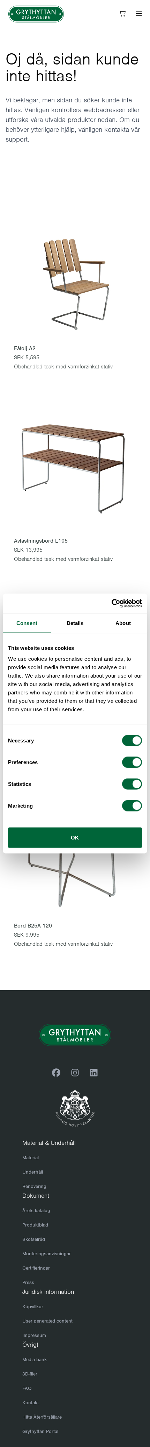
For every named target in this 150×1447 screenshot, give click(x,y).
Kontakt (30, 1403)
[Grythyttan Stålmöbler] (36, 14)
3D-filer (29, 1374)
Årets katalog (36, 1211)
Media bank (34, 1360)
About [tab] (123, 623)
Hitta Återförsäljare (42, 1417)
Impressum (34, 1335)
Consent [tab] (26, 623)
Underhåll (32, 1172)
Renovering (34, 1186)
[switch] (132, 762)
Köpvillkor (32, 1307)
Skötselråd (33, 1239)
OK (75, 838)
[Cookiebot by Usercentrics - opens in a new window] (111, 603)
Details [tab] (75, 623)
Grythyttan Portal (40, 1431)
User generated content (47, 1321)
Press (28, 1282)
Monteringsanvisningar (46, 1254)
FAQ (26, 1388)
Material (30, 1158)
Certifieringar (36, 1268)
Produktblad (35, 1225)
